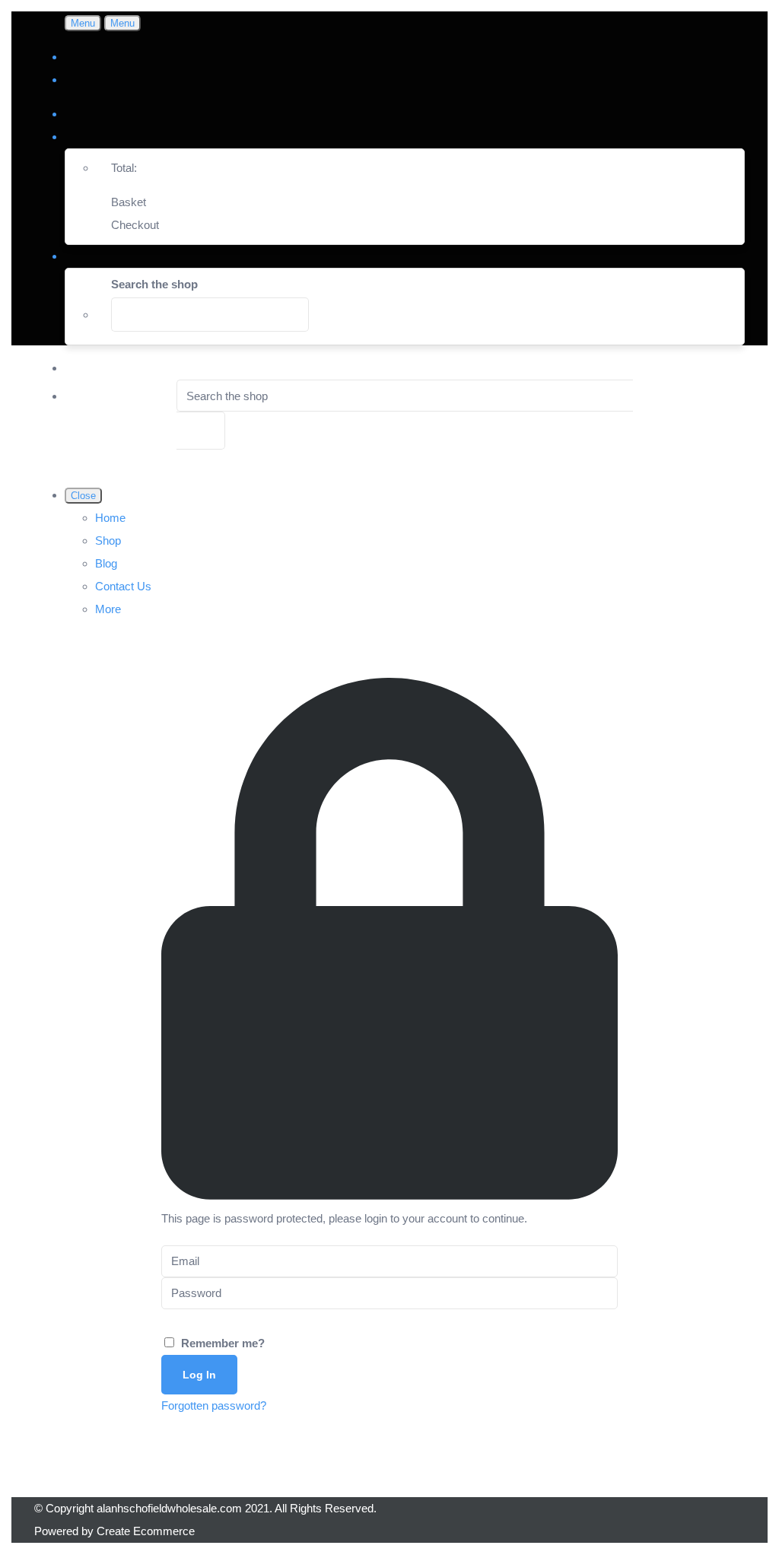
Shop (108, 540)
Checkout (135, 224)
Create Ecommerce (146, 1531)
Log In (199, 1375)
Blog (106, 563)
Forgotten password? (213, 1405)
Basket (128, 202)
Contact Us (123, 586)
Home (110, 517)
